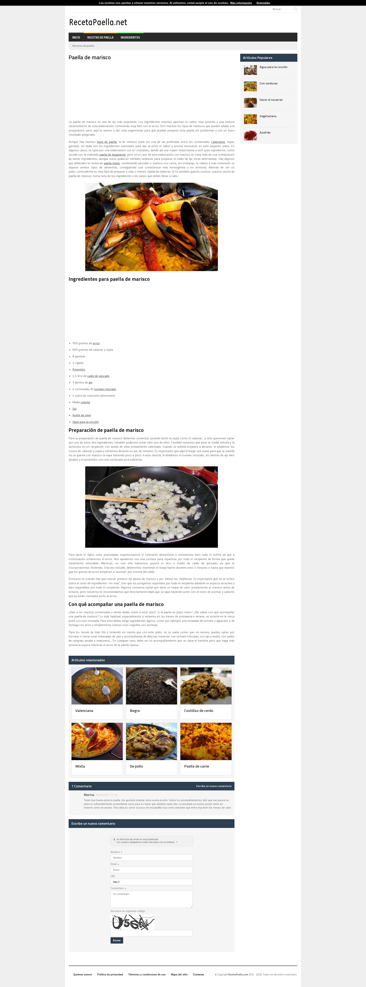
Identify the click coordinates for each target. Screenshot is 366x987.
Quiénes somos (82, 974)
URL (113, 876)
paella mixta (112, 163)
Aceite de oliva (81, 415)
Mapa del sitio (179, 974)
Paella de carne (196, 766)
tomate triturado (105, 389)
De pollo (136, 766)
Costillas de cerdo (198, 710)
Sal (74, 409)
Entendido (263, 2)
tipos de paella (107, 142)
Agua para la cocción (85, 422)
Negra (135, 710)
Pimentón (78, 369)
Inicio (76, 37)
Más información (241, 2)
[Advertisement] (151, 90)
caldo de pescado (98, 376)
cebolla (85, 402)
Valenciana (84, 710)
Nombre (116, 852)
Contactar (198, 974)
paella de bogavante (112, 154)
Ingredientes (130, 37)
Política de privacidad (110, 974)
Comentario (118, 888)
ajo (90, 382)
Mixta (80, 766)
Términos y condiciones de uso (147, 974)
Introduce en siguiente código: (128, 911)
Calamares (218, 142)
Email (115, 864)
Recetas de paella (100, 37)
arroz (96, 343)
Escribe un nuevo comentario (214, 786)
